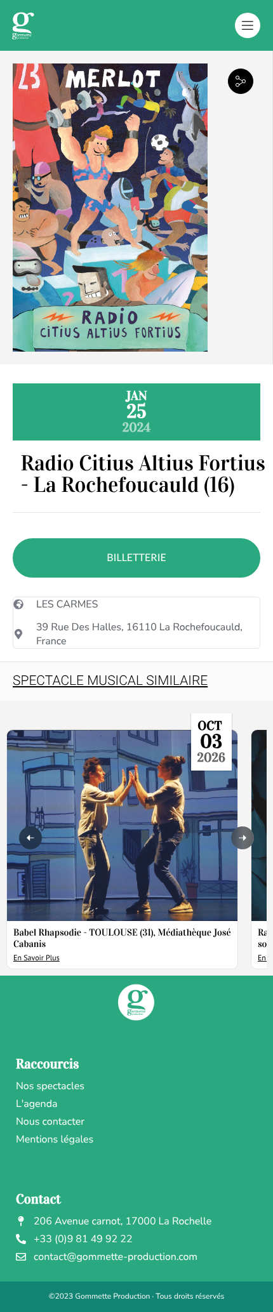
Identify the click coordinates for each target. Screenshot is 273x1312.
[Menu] (248, 25)
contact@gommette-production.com (115, 1257)
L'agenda (37, 1104)
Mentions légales (54, 1139)
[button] (240, 81)
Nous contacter (50, 1122)
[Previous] (30, 837)
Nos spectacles (50, 1086)
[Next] (242, 837)
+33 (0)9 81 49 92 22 (83, 1239)
